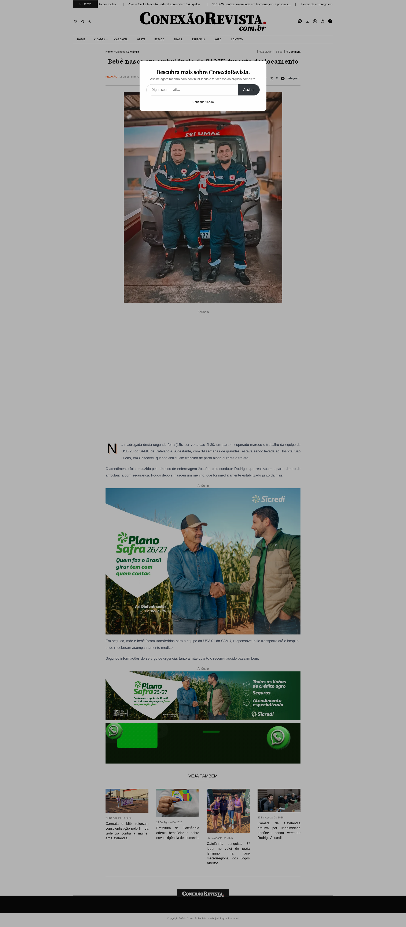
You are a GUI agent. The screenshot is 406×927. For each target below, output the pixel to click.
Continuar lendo (203, 101)
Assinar (249, 89)
